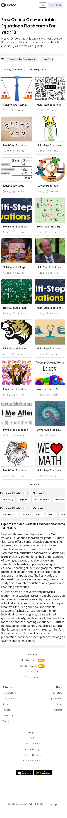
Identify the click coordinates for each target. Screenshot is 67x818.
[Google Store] (43, 772)
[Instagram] (42, 804)
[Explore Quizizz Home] (8, 5)
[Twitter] (30, 804)
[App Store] (24, 772)
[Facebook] (36, 804)
